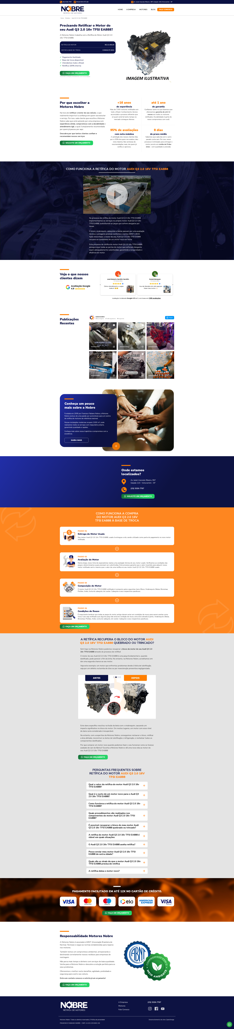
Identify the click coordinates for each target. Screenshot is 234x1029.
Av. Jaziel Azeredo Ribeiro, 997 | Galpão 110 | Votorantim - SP (152, 2)
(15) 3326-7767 (67, 2)
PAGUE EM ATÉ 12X (82, 2)
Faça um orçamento (76, 73)
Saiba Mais (76, 440)
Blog (153, 9)
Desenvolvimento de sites (157, 1020)
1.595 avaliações (155, 298)
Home (120, 9)
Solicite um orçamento (78, 143)
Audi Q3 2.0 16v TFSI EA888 (79, 18)
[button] (78, 287)
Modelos (67, 18)
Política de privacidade (97, 1020)
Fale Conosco (165, 9)
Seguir (171, 317)
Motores (143, 9)
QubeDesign (170, 1020)
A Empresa (131, 9)
